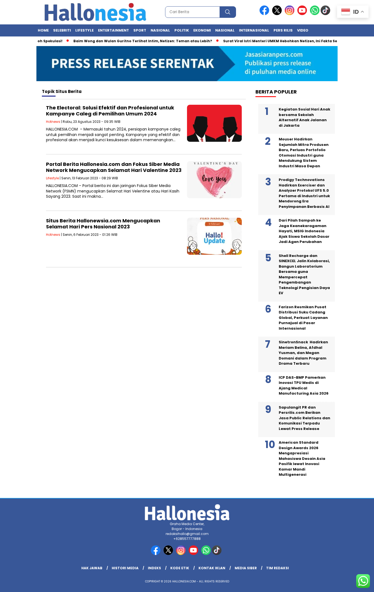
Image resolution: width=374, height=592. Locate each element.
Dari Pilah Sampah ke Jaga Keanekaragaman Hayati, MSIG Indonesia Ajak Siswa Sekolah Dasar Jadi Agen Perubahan (304, 231)
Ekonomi (202, 30)
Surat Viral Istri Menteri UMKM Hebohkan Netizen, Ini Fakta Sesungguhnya (283, 41)
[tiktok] (326, 14)
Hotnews (53, 121)
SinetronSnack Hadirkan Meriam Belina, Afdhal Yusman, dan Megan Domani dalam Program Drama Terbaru (303, 352)
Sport (139, 30)
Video (302, 30)
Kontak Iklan (211, 568)
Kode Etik (179, 568)
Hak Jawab (91, 568)
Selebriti (62, 30)
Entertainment (113, 30)
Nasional (160, 30)
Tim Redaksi (277, 568)
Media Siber (246, 568)
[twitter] (278, 14)
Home (43, 30)
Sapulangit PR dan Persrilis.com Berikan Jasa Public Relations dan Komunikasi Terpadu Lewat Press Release (304, 418)
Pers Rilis (283, 30)
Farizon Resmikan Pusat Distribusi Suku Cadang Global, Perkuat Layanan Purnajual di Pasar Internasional (303, 317)
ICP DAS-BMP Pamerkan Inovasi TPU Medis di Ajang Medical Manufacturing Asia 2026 (304, 385)
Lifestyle (84, 30)
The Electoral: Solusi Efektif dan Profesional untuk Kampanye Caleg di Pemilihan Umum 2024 (110, 110)
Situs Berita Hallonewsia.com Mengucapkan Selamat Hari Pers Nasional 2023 (103, 223)
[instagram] (290, 14)
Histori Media (125, 568)
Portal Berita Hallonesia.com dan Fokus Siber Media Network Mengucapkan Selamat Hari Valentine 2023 (114, 167)
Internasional (254, 30)
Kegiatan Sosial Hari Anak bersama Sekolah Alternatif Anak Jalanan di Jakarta (304, 117)
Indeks (154, 568)
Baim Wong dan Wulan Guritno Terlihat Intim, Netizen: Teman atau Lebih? (133, 41)
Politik (181, 30)
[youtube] (303, 14)
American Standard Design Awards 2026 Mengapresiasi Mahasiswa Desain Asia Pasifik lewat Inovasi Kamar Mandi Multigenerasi (302, 458)
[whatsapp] (315, 14)
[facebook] (265, 14)
